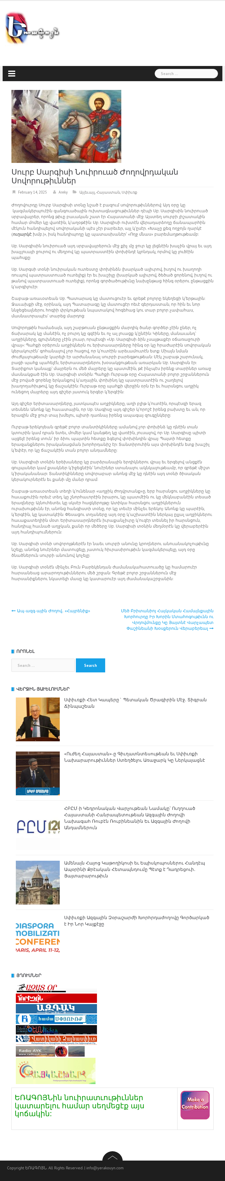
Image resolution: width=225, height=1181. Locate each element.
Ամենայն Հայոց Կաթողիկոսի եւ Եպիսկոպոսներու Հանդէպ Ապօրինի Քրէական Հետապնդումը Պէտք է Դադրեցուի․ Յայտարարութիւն (134, 869)
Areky (63, 192)
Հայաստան (108, 192)
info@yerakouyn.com (105, 1167)
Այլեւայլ (87, 192)
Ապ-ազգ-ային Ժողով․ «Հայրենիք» (53, 610)
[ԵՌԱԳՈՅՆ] (35, 28)
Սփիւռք (129, 192)
